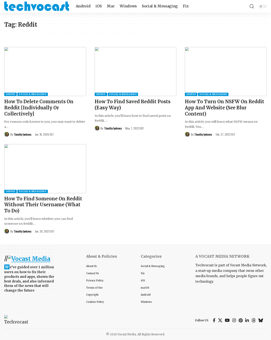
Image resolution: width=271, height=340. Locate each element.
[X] (220, 320)
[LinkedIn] (247, 320)
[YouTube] (227, 320)
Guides (10, 94)
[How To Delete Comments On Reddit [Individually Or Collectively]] (45, 71)
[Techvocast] (36, 6)
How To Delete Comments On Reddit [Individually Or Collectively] (38, 108)
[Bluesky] (260, 320)
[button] (252, 6)
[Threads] (253, 320)
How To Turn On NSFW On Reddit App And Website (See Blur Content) (224, 108)
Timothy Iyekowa (22, 134)
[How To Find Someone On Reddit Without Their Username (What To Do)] (45, 168)
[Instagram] (234, 320)
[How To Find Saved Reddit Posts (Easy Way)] (136, 71)
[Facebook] (214, 320)
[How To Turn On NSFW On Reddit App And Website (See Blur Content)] (226, 71)
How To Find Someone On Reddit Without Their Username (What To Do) (43, 205)
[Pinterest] (241, 320)
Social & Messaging (32, 94)
